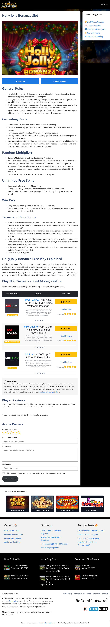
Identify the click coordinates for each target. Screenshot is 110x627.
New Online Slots (94, 25)
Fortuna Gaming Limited (47, 623)
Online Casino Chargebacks (89, 534)
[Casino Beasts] (9, 4)
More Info (41, 320)
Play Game (20, 81)
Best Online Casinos (95, 22)
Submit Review (10, 479)
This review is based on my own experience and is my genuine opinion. (35, 473)
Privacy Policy (79, 594)
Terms (89, 594)
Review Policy (67, 594)
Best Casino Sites (11, 530)
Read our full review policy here (49, 392)
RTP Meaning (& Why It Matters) (54, 544)
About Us (96, 594)
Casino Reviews (93, 33)
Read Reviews (59, 81)
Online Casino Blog (95, 36)
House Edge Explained (50, 547)
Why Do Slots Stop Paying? (88, 538)
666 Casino (31, 326)
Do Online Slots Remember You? (91, 530)
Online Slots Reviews (13, 538)
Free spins (13, 601)
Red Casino (32, 300)
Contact (105, 594)
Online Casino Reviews (13, 534)
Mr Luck (30, 354)
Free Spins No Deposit (96, 29)
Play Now (65, 301)
